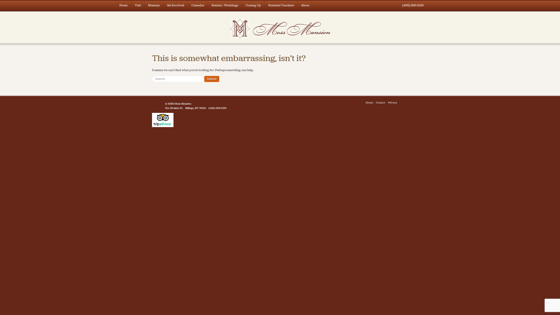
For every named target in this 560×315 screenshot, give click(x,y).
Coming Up (253, 5)
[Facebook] (401, 102)
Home (123, 5)
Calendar (197, 5)
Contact (380, 102)
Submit (212, 79)
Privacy (392, 102)
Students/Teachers (281, 5)
